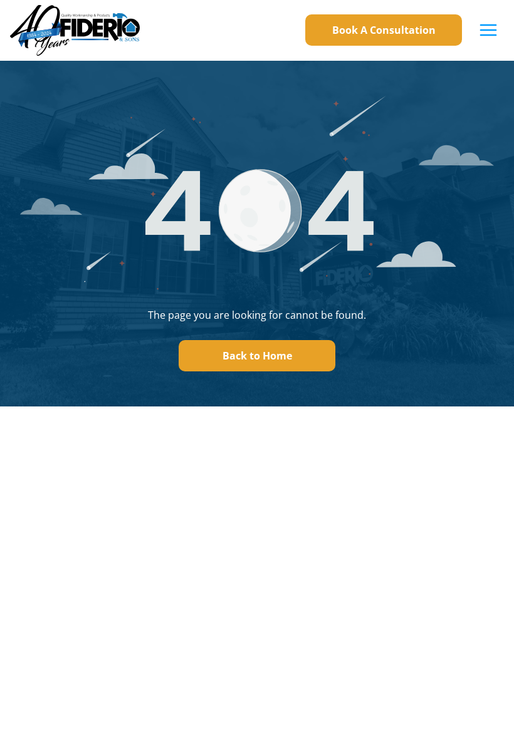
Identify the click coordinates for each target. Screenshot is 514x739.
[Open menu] (488, 30)
